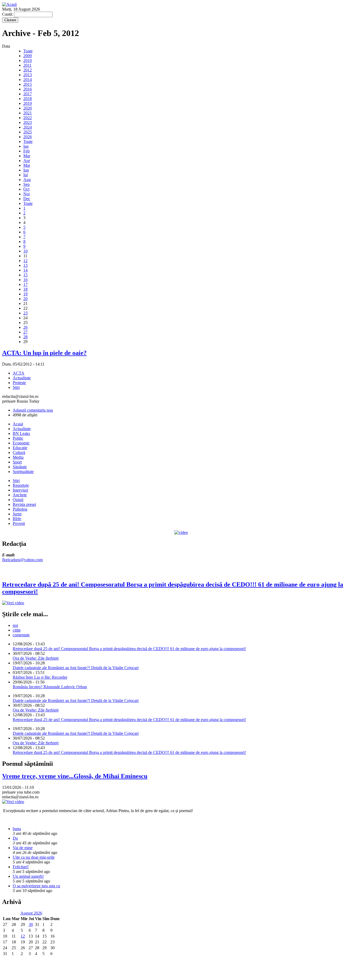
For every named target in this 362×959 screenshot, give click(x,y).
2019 (27, 103)
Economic (21, 443)
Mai (26, 165)
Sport (17, 462)
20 (25, 298)
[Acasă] (9, 4)
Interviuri (20, 490)
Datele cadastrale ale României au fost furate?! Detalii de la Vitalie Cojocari (76, 667)
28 (25, 337)
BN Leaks (21, 433)
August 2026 (31, 913)
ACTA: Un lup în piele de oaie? (44, 352)
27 (25, 332)
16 (25, 279)
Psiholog (20, 509)
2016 (27, 89)
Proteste (19, 382)
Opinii (18, 499)
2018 (27, 98)
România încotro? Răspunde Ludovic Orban (50, 687)
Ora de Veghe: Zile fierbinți (36, 658)
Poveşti (19, 523)
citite (17, 630)
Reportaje (21, 485)
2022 (27, 117)
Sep (26, 184)
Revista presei (24, 504)
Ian (26, 146)
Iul (25, 175)
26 (25, 327)
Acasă (18, 424)
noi (15, 625)
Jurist (17, 514)
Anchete (20, 495)
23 (25, 313)
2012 (27, 70)
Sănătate (20, 467)
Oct (26, 189)
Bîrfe (17, 518)
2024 (27, 127)
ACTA (18, 373)
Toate (28, 51)
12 (25, 260)
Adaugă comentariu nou (33, 410)
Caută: (8, 14)
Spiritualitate (23, 471)
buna (17, 828)
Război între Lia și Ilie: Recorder (40, 677)
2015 (27, 84)
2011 (27, 65)
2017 (27, 94)
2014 (27, 79)
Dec (26, 198)
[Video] (181, 532)
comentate (21, 635)
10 (25, 251)
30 (31, 924)
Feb (26, 151)
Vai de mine (23, 847)
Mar (26, 156)
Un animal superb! (28, 876)
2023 (27, 122)
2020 (27, 108)
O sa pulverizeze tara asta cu (36, 886)
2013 (27, 75)
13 (25, 265)
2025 (27, 132)
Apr (26, 160)
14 (25, 270)
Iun (26, 170)
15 (25, 275)
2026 (27, 136)
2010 (27, 60)
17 (25, 284)
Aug (27, 179)
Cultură (19, 452)
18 (25, 289)
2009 (27, 55)
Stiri (16, 387)
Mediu (18, 457)
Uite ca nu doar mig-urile (34, 857)
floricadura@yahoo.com (22, 559)
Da (15, 838)
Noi (26, 194)
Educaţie (20, 447)
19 (25, 294)
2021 (27, 113)
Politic (18, 438)
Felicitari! (21, 867)
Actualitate (22, 378)
